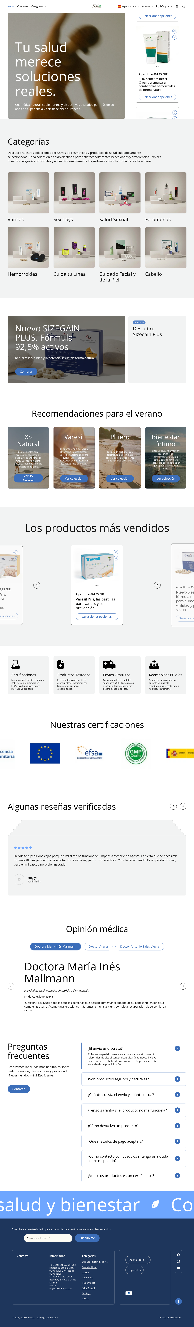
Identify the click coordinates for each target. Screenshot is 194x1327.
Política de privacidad (170, 1317)
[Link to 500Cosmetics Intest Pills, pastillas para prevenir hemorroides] (157, 51)
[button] (39, 6)
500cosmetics (27, 1317)
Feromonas (158, 219)
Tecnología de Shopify (46, 1317)
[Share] (174, 40)
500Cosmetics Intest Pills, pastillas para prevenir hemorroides (156, 85)
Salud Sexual (113, 219)
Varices (16, 219)
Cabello (153, 274)
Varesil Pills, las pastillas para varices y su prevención (95, 603)
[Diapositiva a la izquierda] (36, 585)
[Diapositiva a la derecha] (157, 585)
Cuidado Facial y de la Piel (117, 277)
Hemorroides (22, 274)
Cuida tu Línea (70, 274)
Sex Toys (63, 219)
